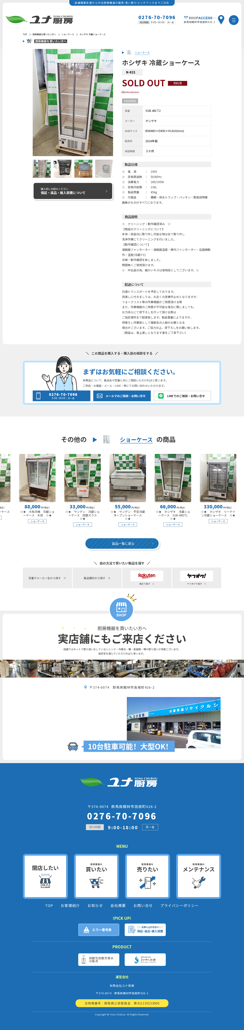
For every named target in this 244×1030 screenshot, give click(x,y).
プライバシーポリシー (179, 905)
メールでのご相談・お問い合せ (126, 396)
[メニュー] (234, 20)
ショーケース (67, 34)
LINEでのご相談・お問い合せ (186, 396)
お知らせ (95, 905)
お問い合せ (143, 905)
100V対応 (130, 101)
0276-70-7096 (157, 17)
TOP (49, 905)
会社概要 (118, 905)
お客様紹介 (70, 905)
